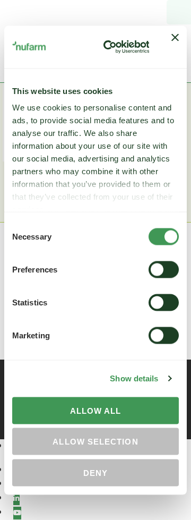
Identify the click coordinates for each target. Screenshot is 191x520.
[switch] (164, 269)
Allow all (95, 410)
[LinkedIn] (16, 498)
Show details (134, 378)
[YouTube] (17, 513)
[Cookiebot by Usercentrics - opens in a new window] (110, 47)
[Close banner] (175, 46)
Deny (95, 472)
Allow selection (95, 441)
